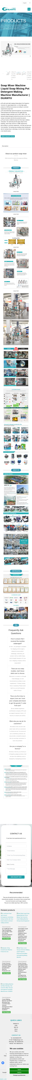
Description (5, 146)
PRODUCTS (16, 1023)
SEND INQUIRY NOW (16, 877)
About (16, 1029)
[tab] (16, 146)
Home (2, 25)
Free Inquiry (6, 938)
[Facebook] (2, 1062)
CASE (16, 1025)
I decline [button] (19, 1072)
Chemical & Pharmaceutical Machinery (13, 25)
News (16, 1031)
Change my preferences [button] (19, 1075)
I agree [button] (19, 1069)
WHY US (16, 1027)
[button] (16, 49)
